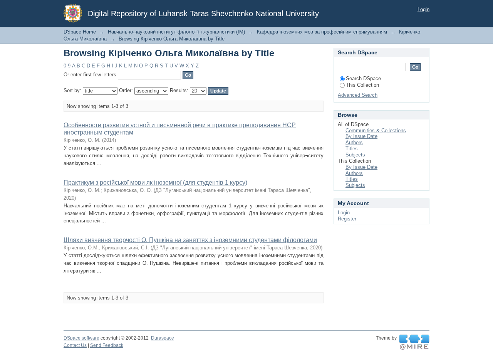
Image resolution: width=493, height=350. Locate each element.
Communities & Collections (375, 130)
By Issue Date (361, 136)
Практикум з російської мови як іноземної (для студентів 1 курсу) (155, 182)
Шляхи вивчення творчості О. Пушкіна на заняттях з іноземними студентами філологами (190, 240)
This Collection (362, 85)
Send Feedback (106, 345)
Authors (354, 142)
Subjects (355, 155)
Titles (351, 148)
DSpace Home (80, 32)
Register (347, 219)
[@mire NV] (414, 342)
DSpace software (81, 338)
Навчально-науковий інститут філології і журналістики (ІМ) (176, 32)
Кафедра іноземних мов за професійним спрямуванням (322, 32)
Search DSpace (363, 78)
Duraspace (162, 338)
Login (423, 9)
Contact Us (75, 345)
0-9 (67, 66)
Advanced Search (357, 95)
